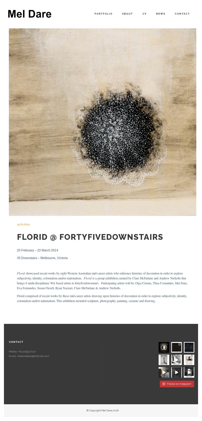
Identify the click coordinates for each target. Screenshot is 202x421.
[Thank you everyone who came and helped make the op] (189, 372)
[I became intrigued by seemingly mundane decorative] (176, 347)
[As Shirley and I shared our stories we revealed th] (189, 347)
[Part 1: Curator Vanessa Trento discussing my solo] (176, 372)
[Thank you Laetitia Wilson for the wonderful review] (189, 360)
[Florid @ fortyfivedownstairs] (102, 122)
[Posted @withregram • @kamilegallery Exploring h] (176, 360)
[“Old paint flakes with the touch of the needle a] (164, 360)
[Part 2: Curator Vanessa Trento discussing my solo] (164, 372)
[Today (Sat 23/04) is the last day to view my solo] (164, 347)
